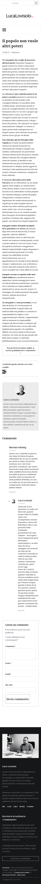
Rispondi (12, 492)
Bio (3, 806)
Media (22, 806)
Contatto (30, 806)
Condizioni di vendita (21, 872)
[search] (36, 3)
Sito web (8, 685)
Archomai (5, 868)
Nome (8, 663)
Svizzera (15, 52)
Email (8, 674)
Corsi (9, 806)
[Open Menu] (4, 29)
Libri (15, 806)
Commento (10, 646)
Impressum (21, 875)
